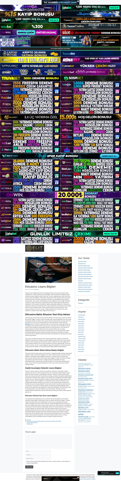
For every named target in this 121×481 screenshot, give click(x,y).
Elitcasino (29, 419)
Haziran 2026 (81, 315)
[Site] (30, 84)
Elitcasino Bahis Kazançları (85, 274)
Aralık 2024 (81, 327)
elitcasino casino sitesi (85, 378)
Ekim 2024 (81, 332)
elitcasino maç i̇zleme (91, 393)
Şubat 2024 (81, 349)
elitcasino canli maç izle (85, 375)
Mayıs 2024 (81, 342)
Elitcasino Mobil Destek (84, 265)
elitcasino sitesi (84, 402)
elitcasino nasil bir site (81, 396)
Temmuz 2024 (81, 338)
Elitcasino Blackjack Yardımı (85, 285)
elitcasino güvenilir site (91, 386)
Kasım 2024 (81, 330)
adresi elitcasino (30, 421)
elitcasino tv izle (83, 407)
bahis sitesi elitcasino (87, 363)
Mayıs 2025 (81, 321)
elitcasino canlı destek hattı (82, 376)
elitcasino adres (80, 366)
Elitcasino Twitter (82, 409)
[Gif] (60, 117)
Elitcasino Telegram (83, 403)
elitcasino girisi (91, 380)
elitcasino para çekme (83, 399)
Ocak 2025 (81, 325)
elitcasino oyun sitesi (89, 396)
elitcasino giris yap (81, 381)
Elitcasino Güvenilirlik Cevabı (85, 276)
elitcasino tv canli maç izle (84, 405)
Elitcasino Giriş (82, 263)
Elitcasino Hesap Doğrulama (85, 289)
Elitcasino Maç (30, 423)
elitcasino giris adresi (83, 380)
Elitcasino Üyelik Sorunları (84, 278)
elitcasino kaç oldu (89, 391)
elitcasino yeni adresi (84, 412)
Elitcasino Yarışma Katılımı (84, 272)
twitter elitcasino (81, 421)
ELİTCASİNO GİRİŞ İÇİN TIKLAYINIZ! (60, 48)
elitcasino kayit (82, 391)
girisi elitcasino (87, 418)
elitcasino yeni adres (90, 409)
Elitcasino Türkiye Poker (84, 270)
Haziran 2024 (81, 340)
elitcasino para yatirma (83, 398)
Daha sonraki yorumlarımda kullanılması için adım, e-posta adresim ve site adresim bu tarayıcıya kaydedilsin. (48, 462)
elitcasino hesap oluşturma (82, 387)
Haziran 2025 (81, 319)
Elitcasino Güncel (82, 386)
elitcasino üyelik (83, 416)
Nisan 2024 (81, 345)
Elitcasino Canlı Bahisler (84, 291)
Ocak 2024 (81, 351)
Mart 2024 (81, 347)
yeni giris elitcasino (87, 421)
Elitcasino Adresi (82, 261)
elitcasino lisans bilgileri (56, 421)
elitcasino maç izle (82, 393)
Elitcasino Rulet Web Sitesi (32, 422)
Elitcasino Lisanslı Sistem (84, 287)
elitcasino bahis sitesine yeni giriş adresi (42, 421)
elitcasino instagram (85, 390)
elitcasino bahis (84, 371)
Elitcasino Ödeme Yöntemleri (85, 267)
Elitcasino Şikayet (92, 416)
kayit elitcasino (82, 420)
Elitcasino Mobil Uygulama (84, 395)
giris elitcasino (80, 418)
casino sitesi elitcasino (83, 364)
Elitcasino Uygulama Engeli (85, 282)
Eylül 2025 (80, 317)
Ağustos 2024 (81, 336)
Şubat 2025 (81, 323)
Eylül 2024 (80, 334)
